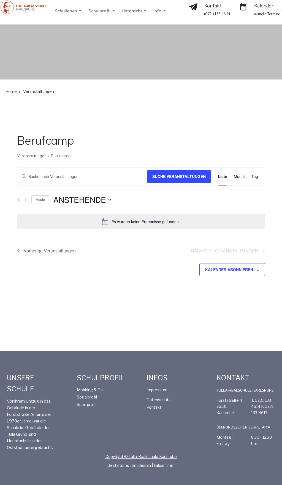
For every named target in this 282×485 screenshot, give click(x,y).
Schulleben (66, 11)
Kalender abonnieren (229, 269)
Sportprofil (86, 404)
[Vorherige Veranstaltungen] (18, 200)
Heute (40, 199)
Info (157, 11)
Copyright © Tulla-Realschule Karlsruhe (141, 456)
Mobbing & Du (90, 389)
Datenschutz (158, 399)
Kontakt (213, 6)
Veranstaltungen (32, 155)
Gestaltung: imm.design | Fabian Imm (141, 465)
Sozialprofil (87, 397)
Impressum (157, 389)
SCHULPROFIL (101, 378)
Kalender (263, 6)
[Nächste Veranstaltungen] (25, 200)
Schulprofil (99, 11)
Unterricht (132, 11)
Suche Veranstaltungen (179, 176)
